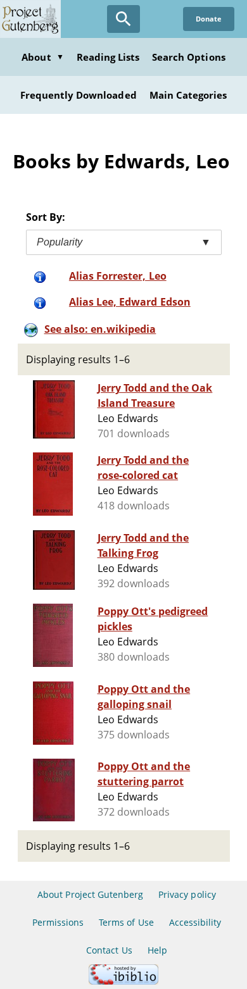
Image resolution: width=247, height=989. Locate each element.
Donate (209, 18)
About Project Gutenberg (90, 894)
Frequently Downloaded (78, 95)
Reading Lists (108, 57)
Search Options (188, 57)
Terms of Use (126, 922)
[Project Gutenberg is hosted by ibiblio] (123, 981)
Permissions (58, 922)
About (42, 57)
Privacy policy (187, 894)
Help (157, 950)
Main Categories (188, 95)
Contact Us (109, 950)
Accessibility (195, 922)
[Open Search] (123, 19)
